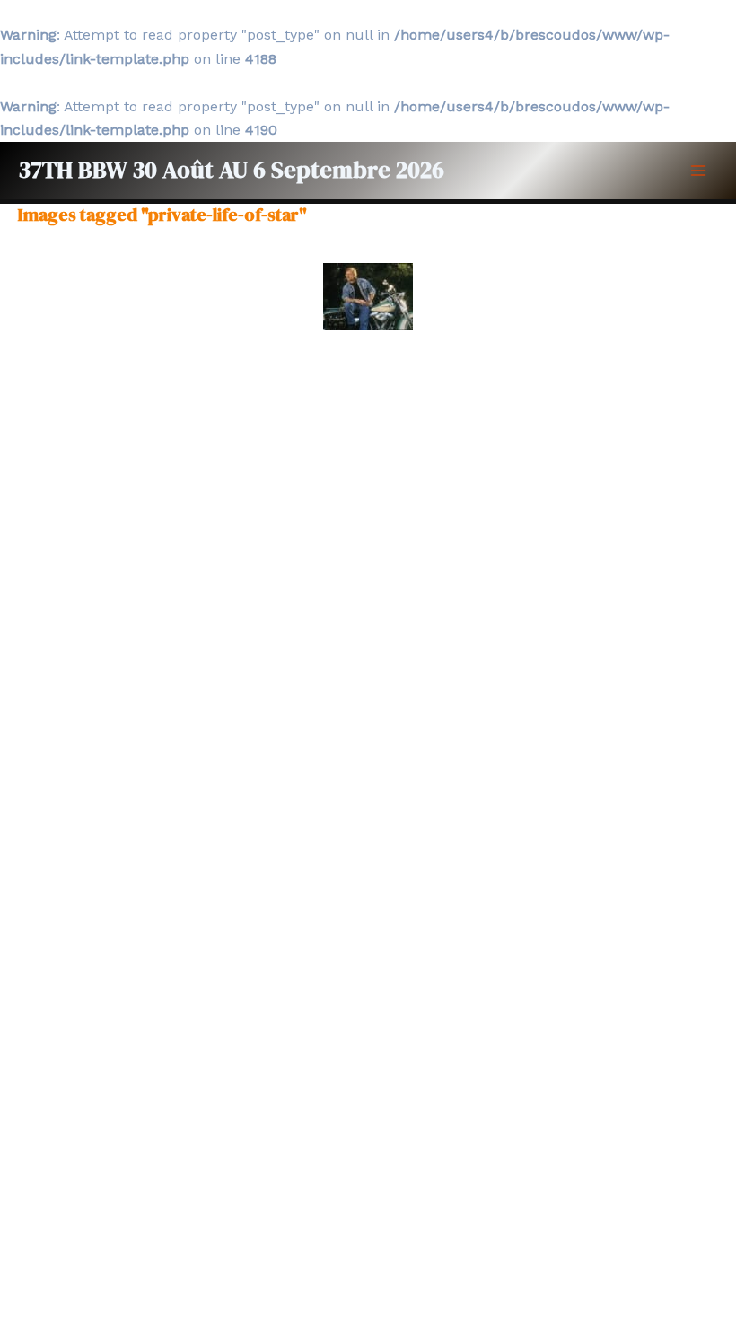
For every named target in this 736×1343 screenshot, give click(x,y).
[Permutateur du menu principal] (698, 170)
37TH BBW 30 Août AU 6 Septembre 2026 (231, 170)
